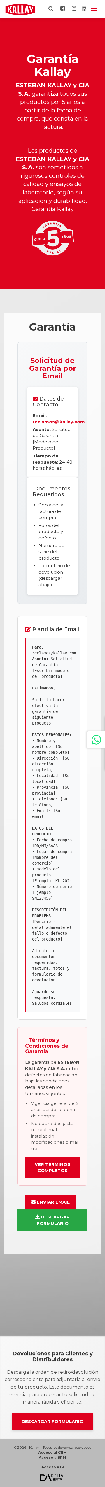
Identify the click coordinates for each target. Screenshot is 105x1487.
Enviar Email (53, 1202)
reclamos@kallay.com (59, 421)
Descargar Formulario (53, 1220)
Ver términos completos (52, 1167)
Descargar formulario (52, 1421)
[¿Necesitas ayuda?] (96, 739)
